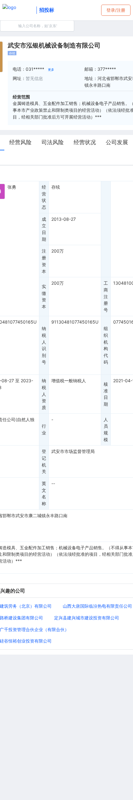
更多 (51, 69)
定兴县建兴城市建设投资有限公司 (86, 617)
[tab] (20, 142)
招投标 (46, 10)
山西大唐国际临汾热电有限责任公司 (97, 606)
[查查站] (18, 10)
